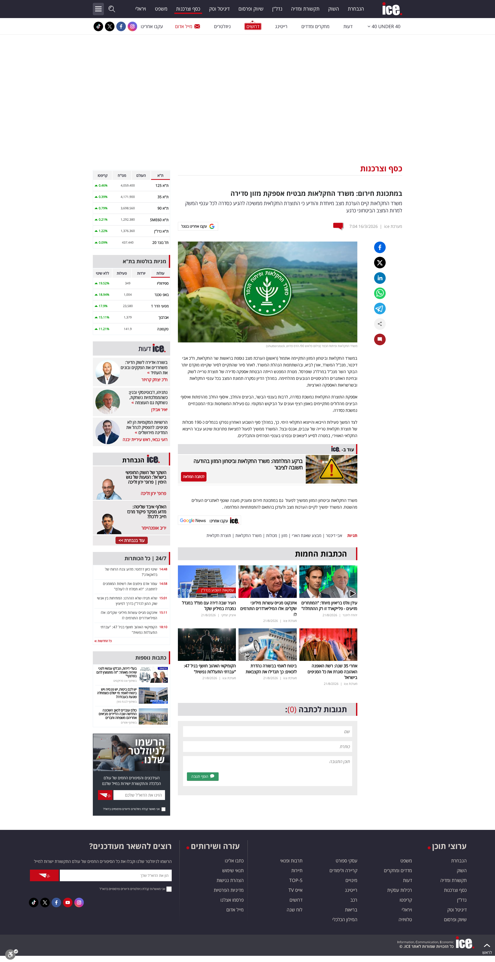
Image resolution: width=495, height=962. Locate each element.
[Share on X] (380, 262)
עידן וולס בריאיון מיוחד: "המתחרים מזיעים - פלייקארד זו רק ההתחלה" (329, 605)
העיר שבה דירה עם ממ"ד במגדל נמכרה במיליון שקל (209, 605)
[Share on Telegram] (380, 308)
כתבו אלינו (234, 860)
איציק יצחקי (228, 615)
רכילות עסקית (399, 890)
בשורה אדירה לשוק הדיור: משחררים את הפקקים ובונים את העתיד (144, 367)
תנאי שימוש (233, 870)
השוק (333, 8)
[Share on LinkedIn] (380, 278)
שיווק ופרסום (250, 8)
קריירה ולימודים (343, 870)
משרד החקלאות (248, 535)
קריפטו (406, 900)
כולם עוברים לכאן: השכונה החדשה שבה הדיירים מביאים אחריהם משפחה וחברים (118, 714)
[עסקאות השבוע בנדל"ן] (207, 581)
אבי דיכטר (334, 535)
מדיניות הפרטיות (229, 890)
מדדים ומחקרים (398, 870)
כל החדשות (104, 641)
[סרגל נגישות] (11, 955)
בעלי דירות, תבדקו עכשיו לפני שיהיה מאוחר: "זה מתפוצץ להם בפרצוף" (116, 672)
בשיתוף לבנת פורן (127, 701)
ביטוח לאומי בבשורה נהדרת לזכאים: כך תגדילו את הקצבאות (271, 668)
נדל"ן (277, 8)
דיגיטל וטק (219, 8)
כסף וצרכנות (188, 8)
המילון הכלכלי (344, 919)
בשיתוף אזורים (129, 722)
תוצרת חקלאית (219, 535)
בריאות (351, 910)
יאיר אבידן (159, 409)
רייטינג (281, 26)
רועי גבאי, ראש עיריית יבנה (145, 439)
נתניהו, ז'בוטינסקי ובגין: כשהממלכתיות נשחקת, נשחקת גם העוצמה (148, 397)
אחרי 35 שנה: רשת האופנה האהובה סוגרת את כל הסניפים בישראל (332, 671)
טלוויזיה (405, 919)
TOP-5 (295, 880)
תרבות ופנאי (291, 860)
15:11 (163, 612)
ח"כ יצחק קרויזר (155, 379)
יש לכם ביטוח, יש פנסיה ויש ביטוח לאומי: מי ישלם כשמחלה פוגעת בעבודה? (117, 693)
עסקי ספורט (346, 860)
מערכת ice (393, 226)
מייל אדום (183, 26)
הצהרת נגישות (230, 880)
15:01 (163, 598)
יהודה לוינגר (350, 615)
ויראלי (140, 8)
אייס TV (295, 890)
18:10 (163, 627)
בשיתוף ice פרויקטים (125, 681)
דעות (347, 26)
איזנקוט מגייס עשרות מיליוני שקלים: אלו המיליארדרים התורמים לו (268, 608)
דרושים (296, 900)
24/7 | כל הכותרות (145, 558)
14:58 (163, 583)
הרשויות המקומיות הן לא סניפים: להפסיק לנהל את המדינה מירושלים (147, 427)
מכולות (271, 535)
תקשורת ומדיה (305, 8)
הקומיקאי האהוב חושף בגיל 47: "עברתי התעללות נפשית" (210, 668)
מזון (284, 535)
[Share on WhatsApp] (380, 293)
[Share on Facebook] (380, 247)
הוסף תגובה (199, 776)
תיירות (296, 870)
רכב (353, 900)
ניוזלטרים (222, 26)
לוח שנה (294, 910)
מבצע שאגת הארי (306, 535)
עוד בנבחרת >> (132, 540)
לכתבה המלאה (193, 476)
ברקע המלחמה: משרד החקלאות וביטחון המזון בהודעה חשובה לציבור (248, 464)
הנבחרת (356, 8)
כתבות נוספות (150, 657)
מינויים (351, 880)
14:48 (163, 569)
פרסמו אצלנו (232, 900)
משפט (161, 8)
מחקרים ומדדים (315, 26)
